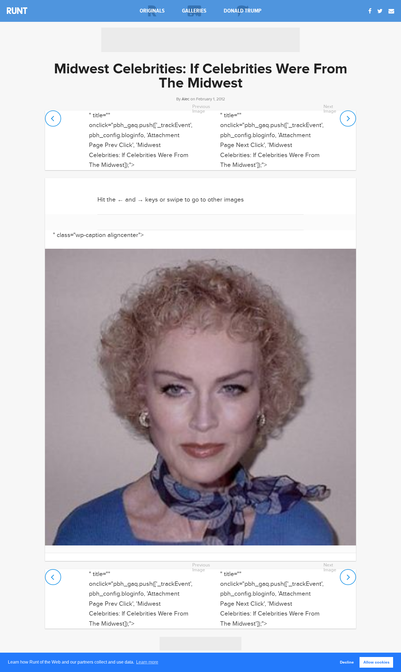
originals (152, 10)
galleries (194, 10)
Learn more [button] (147, 662)
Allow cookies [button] (376, 662)
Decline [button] (347, 662)
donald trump (242, 10)
